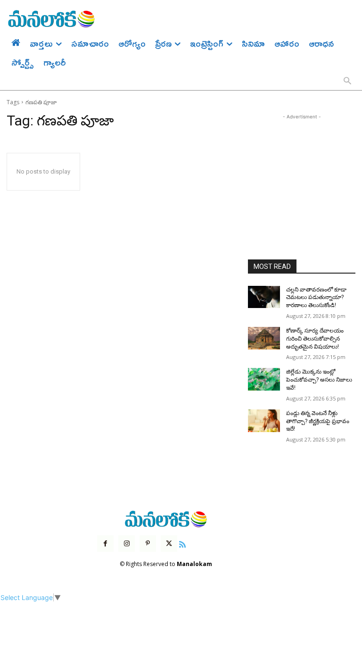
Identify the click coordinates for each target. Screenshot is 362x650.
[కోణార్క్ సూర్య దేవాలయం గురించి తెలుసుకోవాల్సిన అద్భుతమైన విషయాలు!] (264, 338)
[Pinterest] (148, 543)
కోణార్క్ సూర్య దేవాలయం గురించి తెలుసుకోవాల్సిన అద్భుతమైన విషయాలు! (315, 338)
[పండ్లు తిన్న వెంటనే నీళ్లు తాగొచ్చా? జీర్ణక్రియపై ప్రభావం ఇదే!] (264, 420)
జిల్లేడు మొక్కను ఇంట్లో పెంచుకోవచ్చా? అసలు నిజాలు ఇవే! (319, 379)
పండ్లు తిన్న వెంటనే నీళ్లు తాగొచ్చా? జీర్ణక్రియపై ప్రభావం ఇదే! (317, 421)
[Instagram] (126, 543)
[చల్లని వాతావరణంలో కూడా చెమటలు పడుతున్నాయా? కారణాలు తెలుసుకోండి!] (264, 297)
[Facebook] (105, 543)
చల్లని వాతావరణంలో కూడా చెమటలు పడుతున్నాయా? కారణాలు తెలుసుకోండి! (316, 297)
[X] (169, 543)
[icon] (182, 543)
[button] (347, 82)
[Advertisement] (302, 169)
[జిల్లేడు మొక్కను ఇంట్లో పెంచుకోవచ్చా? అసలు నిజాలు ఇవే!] (264, 379)
